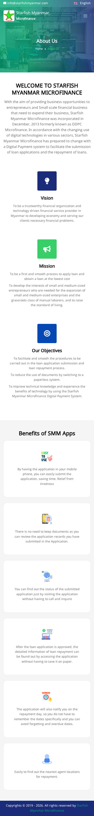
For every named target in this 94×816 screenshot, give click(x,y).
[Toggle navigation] (85, 15)
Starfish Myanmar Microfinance (59, 808)
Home (39, 49)
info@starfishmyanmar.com (27, 3)
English (85, 3)
